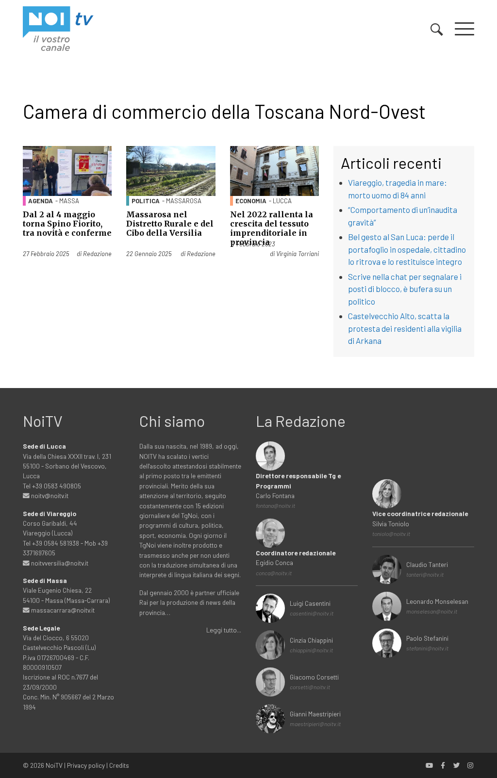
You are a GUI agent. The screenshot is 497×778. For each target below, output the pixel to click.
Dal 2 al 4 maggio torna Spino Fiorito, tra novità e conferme (67, 224)
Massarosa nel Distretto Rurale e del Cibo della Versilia (170, 224)
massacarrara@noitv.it (62, 610)
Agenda (40, 201)
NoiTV (54, 765)
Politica (146, 201)
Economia (250, 201)
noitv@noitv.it (49, 495)
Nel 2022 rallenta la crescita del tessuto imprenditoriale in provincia (271, 228)
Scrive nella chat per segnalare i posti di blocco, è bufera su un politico (405, 289)
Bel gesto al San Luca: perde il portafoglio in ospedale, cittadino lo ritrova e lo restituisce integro (407, 249)
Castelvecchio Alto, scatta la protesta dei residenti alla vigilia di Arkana (405, 328)
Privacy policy (86, 765)
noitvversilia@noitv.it (59, 563)
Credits (119, 765)
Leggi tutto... (223, 630)
